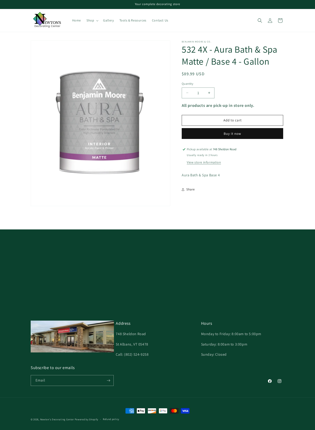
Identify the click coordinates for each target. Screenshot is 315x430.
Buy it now (232, 133)
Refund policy (111, 419)
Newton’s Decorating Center (57, 419)
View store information (204, 162)
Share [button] (190, 189)
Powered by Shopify (86, 419)
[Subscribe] (108, 380)
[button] (92, 20)
